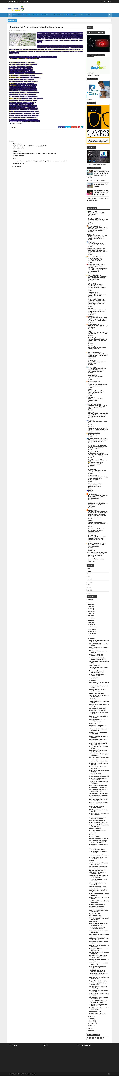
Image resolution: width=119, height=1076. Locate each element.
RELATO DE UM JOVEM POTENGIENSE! (98, 785)
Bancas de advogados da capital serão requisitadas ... (99, 945)
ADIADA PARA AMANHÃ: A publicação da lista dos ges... (99, 960)
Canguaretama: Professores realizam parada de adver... (98, 825)
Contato (21, 1)
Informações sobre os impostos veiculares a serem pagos (95, 377)
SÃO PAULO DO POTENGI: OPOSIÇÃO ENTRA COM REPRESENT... (98, 841)
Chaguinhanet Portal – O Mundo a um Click (97, 460)
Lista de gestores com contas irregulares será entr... (97, 806)
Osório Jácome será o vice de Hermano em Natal (99, 701)
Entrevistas (36, 15)
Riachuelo (21, 15)
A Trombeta (91, 331)
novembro (92, 627)
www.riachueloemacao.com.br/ (95, 559)
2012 (89, 622)
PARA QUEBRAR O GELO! (95, 916)
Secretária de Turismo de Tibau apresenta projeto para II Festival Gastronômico (96, 392)
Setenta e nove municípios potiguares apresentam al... (99, 754)
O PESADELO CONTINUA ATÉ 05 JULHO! (98, 855)
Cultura (52, 15)
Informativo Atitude (93, 292)
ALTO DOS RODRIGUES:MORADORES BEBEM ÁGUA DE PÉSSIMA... (98, 1001)
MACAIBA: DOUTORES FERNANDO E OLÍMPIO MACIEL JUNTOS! (97, 817)
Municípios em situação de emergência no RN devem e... (99, 1008)
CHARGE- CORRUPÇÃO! (95, 828)
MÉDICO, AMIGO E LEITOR (94, 434)
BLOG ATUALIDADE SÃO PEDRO (95, 324)
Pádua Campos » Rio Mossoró (95, 529)
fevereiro (92, 1023)
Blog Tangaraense (92, 375)
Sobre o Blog (16, 1)
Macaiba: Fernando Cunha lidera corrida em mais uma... (97, 690)
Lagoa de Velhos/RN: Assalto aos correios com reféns (97, 967)
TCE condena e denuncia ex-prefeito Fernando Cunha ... (98, 668)
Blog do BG (91, 234)
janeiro (91, 1025)
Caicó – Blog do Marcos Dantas (96, 338)
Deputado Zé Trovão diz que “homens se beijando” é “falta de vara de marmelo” (97, 333)
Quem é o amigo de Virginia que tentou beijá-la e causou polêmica (97, 294)
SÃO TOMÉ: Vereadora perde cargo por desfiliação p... (99, 952)
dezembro (92, 624)
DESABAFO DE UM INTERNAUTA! (97, 820)
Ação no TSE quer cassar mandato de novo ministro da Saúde (97, 545)
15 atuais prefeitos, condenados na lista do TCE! (98, 852)
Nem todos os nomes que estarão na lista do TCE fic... (98, 963)
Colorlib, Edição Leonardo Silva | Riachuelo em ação (25, 1073)
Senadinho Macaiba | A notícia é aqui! (97, 438)
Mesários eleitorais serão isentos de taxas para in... (98, 763)
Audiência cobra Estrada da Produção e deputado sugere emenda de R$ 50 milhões (97, 407)
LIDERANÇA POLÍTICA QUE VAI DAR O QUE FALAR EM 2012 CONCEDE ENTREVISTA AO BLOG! (101, 193)
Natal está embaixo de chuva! (96, 693)
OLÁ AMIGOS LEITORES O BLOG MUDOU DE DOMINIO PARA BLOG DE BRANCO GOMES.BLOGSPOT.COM (98, 478)
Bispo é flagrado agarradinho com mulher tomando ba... (98, 778)
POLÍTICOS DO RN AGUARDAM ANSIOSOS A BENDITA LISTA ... (99, 938)
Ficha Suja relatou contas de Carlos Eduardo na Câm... (98, 799)
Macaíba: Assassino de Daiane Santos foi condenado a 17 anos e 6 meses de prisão (98, 428)
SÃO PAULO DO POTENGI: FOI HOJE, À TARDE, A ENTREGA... (98, 997)
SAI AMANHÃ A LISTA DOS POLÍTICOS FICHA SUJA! (98, 890)
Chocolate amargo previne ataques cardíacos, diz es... (98, 983)
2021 (89, 602)
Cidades (28, 15)
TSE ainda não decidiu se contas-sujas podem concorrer (99, 695)
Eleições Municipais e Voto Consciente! (99, 981)
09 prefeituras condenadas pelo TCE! (98, 838)
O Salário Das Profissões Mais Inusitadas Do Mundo (95, 399)
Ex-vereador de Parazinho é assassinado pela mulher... (96, 671)
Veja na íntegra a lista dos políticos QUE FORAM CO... (98, 796)
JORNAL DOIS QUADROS (94, 433)
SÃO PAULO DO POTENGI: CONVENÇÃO (98, 793)
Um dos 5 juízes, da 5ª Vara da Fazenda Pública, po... (99, 935)
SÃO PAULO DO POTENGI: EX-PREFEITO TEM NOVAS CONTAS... (98, 740)
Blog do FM (91, 412)
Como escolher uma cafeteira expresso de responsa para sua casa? (97, 384)
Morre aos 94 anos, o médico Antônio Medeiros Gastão (97, 213)
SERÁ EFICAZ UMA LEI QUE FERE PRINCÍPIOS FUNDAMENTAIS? (97, 970)
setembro (92, 631)
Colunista (66, 15)
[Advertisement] (46, 180)
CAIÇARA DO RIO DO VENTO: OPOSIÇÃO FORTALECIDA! (98, 782)
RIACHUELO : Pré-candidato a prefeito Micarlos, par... (99, 894)
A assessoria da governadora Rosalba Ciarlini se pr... (98, 990)
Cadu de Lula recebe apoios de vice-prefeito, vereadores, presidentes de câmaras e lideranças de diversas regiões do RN (97, 302)
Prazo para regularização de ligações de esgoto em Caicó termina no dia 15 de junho (98, 340)
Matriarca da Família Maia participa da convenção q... (99, 705)
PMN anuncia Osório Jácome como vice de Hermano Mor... (99, 683)
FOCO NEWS (91, 420)
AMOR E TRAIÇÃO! (93, 678)
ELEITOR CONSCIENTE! (94, 913)
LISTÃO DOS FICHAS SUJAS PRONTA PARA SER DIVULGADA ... (98, 956)
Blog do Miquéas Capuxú (94, 275)
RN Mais (90, 521)
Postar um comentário (16, 166)
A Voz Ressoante (92, 494)
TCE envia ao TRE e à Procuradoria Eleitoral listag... (98, 880)
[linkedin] (106, 2)
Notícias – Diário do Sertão (95, 226)
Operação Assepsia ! (94, 665)
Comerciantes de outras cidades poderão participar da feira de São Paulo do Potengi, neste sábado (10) (98, 454)
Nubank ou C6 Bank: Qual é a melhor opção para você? (96, 362)
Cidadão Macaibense (93, 427)
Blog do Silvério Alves (93, 452)
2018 (89, 609)
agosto (91, 633)
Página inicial (10, 1)
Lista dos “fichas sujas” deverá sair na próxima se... (99, 897)
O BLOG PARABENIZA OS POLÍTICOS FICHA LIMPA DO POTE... (98, 857)
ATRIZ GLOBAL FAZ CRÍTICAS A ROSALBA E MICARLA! (99, 994)
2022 (89, 599)
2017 (89, 611)
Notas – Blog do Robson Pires (96, 299)
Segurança (74, 15)
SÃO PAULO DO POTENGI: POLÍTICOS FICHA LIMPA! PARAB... (98, 867)
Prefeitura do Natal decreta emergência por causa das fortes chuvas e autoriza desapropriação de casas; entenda (98, 415)
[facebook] (102, 2)
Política (88, 15)
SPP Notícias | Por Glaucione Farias (97, 445)
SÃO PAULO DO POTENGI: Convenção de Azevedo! (99, 644)
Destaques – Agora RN (94, 218)
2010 (89, 1030)
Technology (45, 15)
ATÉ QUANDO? (92, 699)
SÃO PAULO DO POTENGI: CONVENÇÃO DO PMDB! (99, 662)
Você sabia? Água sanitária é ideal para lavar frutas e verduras (97, 347)
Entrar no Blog (26, 1)
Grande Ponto (91, 550)
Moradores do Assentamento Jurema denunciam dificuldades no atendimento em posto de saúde (97, 523)
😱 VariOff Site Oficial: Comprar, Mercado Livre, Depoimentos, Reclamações (96, 464)
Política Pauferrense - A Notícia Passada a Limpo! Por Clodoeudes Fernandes (96, 266)
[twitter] (108, 2)
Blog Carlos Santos (93, 211)
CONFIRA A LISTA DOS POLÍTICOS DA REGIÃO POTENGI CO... (98, 863)
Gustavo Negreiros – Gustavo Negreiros (95, 484)
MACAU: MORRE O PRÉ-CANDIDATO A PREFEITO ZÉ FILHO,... (98, 720)
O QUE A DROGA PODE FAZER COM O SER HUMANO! (99, 747)
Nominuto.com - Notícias (94, 404)
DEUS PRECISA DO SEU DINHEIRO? (97, 710)
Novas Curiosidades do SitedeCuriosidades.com (94, 382)
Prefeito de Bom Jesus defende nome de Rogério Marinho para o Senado (97, 447)
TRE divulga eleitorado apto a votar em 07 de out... (99, 810)
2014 (89, 618)
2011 (89, 1028)
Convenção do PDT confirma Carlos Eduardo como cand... (98, 726)
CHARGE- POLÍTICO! (94, 723)
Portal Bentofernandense (94, 352)
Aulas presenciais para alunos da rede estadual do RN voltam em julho (97, 440)
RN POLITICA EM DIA (93, 316)
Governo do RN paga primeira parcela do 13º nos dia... (98, 910)
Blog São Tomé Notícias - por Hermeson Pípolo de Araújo (95, 257)
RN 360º (90, 389)
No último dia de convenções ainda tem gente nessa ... (99, 640)
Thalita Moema (92, 535)
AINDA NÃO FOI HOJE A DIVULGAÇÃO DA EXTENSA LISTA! (98, 931)
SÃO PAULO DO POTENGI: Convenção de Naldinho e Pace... (99, 729)
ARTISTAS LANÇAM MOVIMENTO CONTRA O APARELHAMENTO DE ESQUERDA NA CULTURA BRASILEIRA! (98, 497)
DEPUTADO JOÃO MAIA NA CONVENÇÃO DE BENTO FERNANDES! (99, 814)
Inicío (14, 15)
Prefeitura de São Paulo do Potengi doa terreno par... (98, 942)
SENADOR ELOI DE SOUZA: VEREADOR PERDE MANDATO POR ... (98, 1004)
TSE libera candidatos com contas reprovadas (98, 651)
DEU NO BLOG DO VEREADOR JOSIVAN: (98, 761)
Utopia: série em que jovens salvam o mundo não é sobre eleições (97, 471)
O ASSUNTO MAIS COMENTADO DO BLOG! (99, 787)
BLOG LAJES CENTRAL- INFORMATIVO (97, 543)
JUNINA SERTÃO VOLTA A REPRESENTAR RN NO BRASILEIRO (98, 326)
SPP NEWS (90, 308)
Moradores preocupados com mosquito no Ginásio (99, 770)
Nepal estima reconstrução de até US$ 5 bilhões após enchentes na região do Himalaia (98, 221)
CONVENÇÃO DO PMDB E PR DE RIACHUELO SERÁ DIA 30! (96, 655)
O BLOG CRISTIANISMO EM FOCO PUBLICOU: (97, 831)
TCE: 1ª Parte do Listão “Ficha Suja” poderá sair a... (98, 974)
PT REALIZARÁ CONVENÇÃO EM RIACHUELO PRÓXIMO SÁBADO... (97, 658)
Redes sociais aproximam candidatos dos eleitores (98, 716)
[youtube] (111, 2)
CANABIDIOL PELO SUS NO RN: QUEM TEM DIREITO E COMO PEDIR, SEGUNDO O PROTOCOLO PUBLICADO (97, 278)
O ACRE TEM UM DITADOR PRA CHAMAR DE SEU (98, 422)
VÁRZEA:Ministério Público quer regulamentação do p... (97, 872)
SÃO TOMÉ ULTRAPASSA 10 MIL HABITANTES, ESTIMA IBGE (95, 260)
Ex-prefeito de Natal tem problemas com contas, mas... (98, 949)
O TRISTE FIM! (92, 680)
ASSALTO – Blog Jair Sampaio (95, 502)
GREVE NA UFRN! (93, 921)
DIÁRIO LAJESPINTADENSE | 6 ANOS (96, 249)
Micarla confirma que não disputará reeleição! (98, 686)
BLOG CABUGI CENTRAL (94, 476)
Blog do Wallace (92, 283)
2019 (89, 606)
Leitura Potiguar (92, 510)
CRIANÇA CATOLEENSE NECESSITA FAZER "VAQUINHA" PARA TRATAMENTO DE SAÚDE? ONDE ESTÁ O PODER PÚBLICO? (97, 319)
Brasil (59, 15)
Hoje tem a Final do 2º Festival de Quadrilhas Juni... (97, 767)
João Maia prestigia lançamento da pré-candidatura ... (99, 901)
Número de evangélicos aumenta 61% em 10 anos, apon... (98, 648)
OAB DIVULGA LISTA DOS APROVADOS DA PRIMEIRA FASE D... (99, 918)
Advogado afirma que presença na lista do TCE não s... (99, 887)
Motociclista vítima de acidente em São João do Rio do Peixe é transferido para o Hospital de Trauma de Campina (98, 229)
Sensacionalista (92, 469)
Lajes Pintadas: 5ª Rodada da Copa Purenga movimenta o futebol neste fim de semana (97, 251)
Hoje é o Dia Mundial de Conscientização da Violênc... (97, 848)
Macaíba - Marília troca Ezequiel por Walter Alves (98, 736)
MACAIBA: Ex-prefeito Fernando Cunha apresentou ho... (99, 758)
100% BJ (90, 490)
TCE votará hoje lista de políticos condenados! (97, 883)
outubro (92, 629)
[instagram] (104, 2)
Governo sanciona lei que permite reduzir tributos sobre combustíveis (97, 244)
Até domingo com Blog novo (94, 486)
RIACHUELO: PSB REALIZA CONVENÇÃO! (99, 822)
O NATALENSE (91, 397)
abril (91, 1018)
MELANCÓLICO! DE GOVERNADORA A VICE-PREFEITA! (98, 733)
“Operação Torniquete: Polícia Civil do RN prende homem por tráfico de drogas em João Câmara (97, 355)
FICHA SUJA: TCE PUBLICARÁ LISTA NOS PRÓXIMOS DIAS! (99, 977)
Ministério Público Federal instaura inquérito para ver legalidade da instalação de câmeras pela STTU (96, 538)
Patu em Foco (91, 242)
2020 (89, 604)
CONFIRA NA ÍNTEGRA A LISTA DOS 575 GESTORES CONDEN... (98, 876)
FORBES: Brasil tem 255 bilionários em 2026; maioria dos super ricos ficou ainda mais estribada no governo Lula (97, 237)
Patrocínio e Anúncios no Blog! (97, 708)
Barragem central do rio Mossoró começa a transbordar (96, 530)
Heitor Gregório (92, 367)
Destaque (89, 579)
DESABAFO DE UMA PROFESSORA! (97, 1013)
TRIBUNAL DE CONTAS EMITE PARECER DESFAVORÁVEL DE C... (98, 924)
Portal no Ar (91, 561)
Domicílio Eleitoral (56, 51)
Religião (81, 15)
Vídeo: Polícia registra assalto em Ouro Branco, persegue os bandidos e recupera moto (97, 504)
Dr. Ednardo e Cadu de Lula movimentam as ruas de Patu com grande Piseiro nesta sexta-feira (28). (97, 270)
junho (91, 638)
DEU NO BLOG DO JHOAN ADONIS (97, 870)
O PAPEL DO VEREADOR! (95, 774)
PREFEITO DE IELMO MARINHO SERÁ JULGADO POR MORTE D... (98, 743)
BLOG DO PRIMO (92, 360)
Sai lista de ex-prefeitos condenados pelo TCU (98, 803)
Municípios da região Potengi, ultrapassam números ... (97, 907)
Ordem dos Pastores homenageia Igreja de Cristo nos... (99, 845)
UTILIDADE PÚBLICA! (94, 836)
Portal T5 (90, 346)
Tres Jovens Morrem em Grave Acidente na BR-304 (99, 713)
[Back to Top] (109, 1074)
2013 (89, 620)
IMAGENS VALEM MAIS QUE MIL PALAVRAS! (96, 181)
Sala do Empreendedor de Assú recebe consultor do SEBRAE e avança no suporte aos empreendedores (97, 370)
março (91, 1021)
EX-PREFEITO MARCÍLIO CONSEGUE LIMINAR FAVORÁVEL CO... (97, 675)
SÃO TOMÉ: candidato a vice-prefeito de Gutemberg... (98, 987)
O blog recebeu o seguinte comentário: (99, 776)
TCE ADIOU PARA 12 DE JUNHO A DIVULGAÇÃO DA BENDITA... (97, 928)
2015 (89, 616)
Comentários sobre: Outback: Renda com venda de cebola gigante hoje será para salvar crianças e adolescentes (97, 554)
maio (91, 1016)
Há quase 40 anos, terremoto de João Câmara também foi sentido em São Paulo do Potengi (97, 311)
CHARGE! (91, 861)
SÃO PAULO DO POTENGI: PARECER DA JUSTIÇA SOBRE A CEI (98, 790)
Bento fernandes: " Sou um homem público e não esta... (98, 751)
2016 (89, 613)
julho (91, 636)
